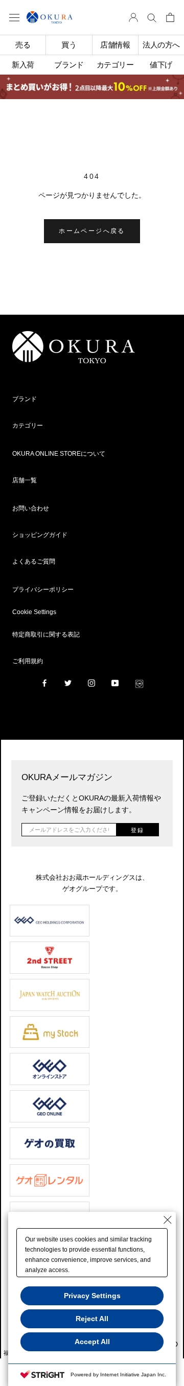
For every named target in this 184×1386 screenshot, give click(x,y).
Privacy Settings (92, 1295)
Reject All (92, 1318)
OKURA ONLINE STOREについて (58, 453)
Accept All (92, 1341)
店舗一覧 (24, 480)
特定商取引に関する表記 (46, 634)
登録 (137, 830)
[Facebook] (44, 683)
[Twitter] (68, 683)
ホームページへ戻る (92, 230)
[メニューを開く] (14, 17)
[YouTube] (115, 683)
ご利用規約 (27, 661)
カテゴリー (27, 425)
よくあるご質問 (33, 561)
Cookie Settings (34, 612)
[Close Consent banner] (167, 1220)
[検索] (151, 17)
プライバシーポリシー (43, 589)
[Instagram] (91, 683)
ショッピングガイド (39, 534)
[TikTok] (139, 683)
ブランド (24, 399)
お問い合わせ (30, 508)
